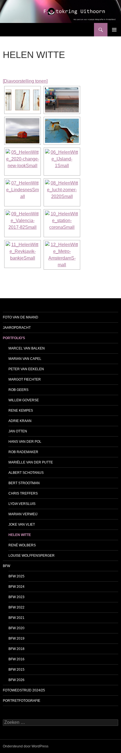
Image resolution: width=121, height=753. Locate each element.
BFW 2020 (16, 628)
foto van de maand (20, 317)
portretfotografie (21, 701)
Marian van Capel (24, 359)
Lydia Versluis (21, 504)
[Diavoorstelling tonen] (25, 81)
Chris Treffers (23, 493)
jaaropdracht (17, 328)
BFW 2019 (16, 638)
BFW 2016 (16, 659)
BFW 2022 (16, 607)
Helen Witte (19, 535)
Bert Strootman (24, 483)
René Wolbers (22, 545)
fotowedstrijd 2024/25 (24, 690)
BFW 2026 (16, 680)
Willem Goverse (23, 400)
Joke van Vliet (21, 524)
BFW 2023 (16, 597)
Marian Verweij (22, 514)
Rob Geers (18, 390)
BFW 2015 (16, 670)
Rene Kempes (20, 410)
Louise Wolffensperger (31, 556)
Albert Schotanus (26, 473)
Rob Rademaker (23, 452)
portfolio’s (14, 338)
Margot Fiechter (24, 379)
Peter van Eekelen (26, 369)
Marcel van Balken (26, 348)
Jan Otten (17, 431)
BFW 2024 (16, 587)
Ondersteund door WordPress (25, 746)
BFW (6, 566)
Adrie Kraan (20, 421)
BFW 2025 (16, 576)
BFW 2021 (16, 618)
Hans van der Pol (24, 442)
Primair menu (114, 29)
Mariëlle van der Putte (30, 462)
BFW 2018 (16, 649)
